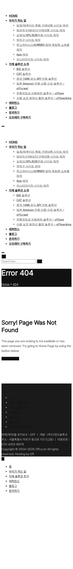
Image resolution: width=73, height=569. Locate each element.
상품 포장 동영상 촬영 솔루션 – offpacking (43, 98)
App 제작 (22, 54)
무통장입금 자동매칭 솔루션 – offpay (40, 93)
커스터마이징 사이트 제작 (32, 59)
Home (13, 16)
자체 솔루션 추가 (19, 476)
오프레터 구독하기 (20, 117)
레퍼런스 (14, 103)
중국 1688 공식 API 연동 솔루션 (36, 78)
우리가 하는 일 (17, 20)
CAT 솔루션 (23, 74)
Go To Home (9, 358)
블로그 (13, 108)
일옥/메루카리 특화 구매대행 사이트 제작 (42, 25)
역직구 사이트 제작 (28, 40)
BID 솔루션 (23, 69)
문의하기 (14, 112)
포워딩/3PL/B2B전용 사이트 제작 (37, 35)
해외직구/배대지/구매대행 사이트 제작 (40, 30)
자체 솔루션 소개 (19, 64)
